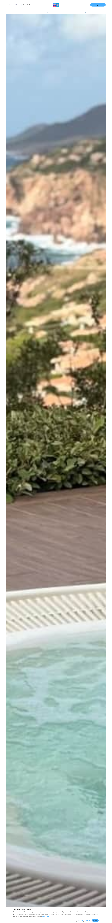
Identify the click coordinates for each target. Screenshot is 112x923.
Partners (79, 12)
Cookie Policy (45, 916)
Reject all (88, 920)
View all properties (98, 5)
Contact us (56, 12)
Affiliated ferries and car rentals (68, 12)
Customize (80, 920)
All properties (47, 12)
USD (16, 5)
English (9, 5)
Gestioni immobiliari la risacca (35, 12)
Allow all (95, 920)
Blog (84, 12)
